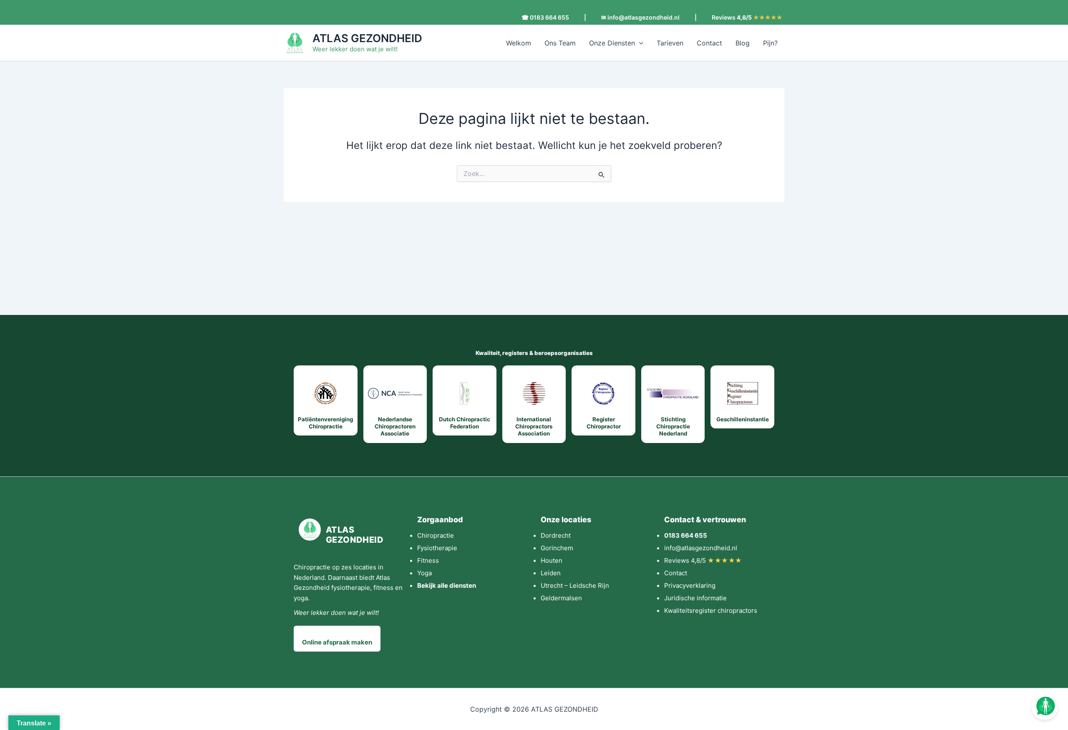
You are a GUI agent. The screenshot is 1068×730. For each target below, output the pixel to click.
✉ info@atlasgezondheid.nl (640, 17)
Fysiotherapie (437, 548)
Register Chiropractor (604, 423)
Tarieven (670, 43)
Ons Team (560, 43)
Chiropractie (435, 535)
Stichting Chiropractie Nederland (673, 426)
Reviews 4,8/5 (703, 560)
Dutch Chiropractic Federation (464, 423)
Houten (551, 560)
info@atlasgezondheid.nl (700, 548)
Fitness (428, 560)
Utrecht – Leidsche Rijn (575, 585)
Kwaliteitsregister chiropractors (710, 610)
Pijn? (770, 43)
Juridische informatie (695, 598)
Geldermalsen (561, 598)
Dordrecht (556, 535)
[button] (639, 43)
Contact (709, 43)
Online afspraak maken (337, 642)
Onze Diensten (612, 43)
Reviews (747, 17)
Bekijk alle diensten (446, 585)
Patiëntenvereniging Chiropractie (325, 423)
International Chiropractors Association (533, 426)
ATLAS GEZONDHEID (367, 38)
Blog (743, 43)
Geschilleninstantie (742, 419)
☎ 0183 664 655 (545, 17)
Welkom (518, 43)
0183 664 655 (685, 535)
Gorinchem (557, 548)
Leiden (551, 573)
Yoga (424, 573)
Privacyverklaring (689, 585)
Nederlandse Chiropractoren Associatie (395, 426)
